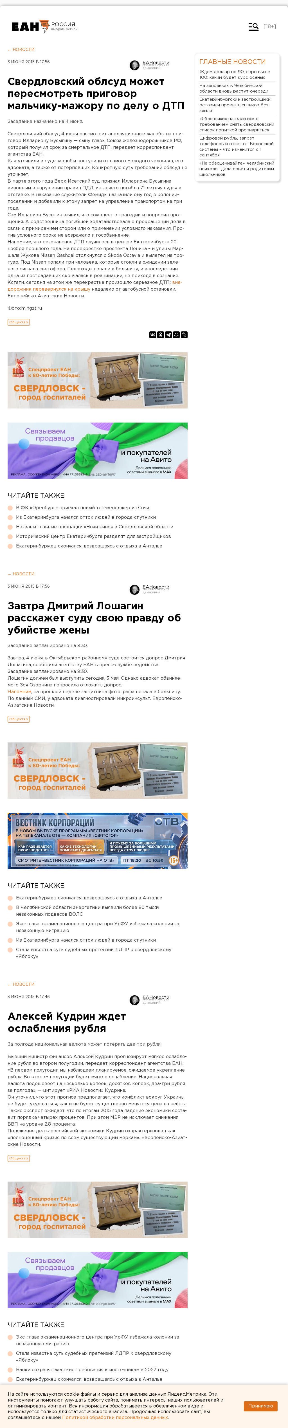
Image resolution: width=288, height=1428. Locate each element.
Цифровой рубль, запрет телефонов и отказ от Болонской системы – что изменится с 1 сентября (236, 146)
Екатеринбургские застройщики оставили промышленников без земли (235, 105)
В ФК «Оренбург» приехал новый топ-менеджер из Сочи (82, 508)
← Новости (21, 49)
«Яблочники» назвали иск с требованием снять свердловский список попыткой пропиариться (236, 124)
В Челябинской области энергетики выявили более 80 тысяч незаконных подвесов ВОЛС (87, 911)
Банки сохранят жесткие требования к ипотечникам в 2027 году (92, 1370)
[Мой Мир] (176, 334)
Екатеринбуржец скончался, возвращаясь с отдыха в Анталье (89, 546)
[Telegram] (168, 334)
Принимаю (260, 1406)
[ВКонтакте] (152, 334)
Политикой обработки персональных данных (115, 1418)
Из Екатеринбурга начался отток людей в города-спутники (86, 517)
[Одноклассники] (160, 334)
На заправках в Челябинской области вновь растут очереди (233, 88)
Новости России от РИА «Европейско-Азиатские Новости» (31, 27)
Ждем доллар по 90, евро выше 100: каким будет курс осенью (234, 74)
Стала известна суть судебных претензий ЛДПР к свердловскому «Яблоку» (93, 953)
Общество (18, 322)
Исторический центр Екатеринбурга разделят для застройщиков (93, 537)
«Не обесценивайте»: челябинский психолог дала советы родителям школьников (236, 168)
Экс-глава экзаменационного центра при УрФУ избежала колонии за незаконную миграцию (97, 927)
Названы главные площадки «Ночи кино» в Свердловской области (94, 527)
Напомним (19, 692)
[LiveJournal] (184, 334)
